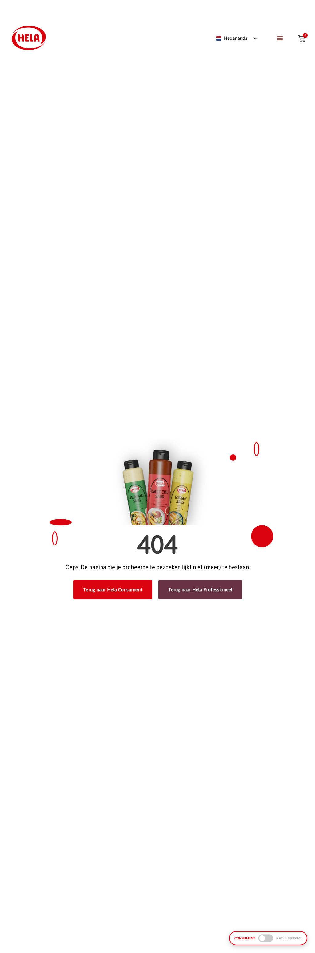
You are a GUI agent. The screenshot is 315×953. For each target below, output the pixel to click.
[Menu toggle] (280, 38)
